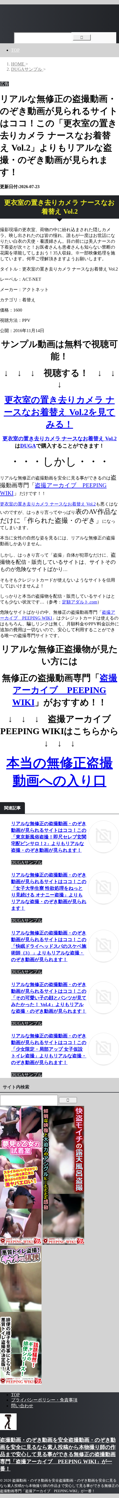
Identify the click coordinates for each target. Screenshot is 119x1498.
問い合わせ (22, 1405)
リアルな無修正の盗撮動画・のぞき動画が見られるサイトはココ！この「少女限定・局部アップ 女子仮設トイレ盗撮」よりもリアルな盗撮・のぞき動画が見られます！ (48, 1049)
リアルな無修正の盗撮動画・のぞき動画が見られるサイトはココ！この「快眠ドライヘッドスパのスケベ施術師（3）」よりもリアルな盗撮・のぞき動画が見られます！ (48, 946)
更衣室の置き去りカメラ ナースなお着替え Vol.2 (59, 438)
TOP (15, 50)
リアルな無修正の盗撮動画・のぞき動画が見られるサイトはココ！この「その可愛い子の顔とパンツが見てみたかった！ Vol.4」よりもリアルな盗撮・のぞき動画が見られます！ (48, 998)
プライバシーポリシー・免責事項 (44, 1400)
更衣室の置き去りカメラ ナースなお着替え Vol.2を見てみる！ (59, 412)
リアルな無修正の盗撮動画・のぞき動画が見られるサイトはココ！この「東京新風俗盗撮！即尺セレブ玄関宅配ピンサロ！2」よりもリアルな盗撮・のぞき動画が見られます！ (48, 837)
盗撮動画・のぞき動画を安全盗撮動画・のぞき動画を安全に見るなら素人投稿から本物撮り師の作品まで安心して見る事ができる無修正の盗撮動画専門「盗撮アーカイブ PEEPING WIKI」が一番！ (58, 1454)
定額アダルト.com (79, 602)
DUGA (28, 446)
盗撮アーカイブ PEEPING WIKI (64, 690)
